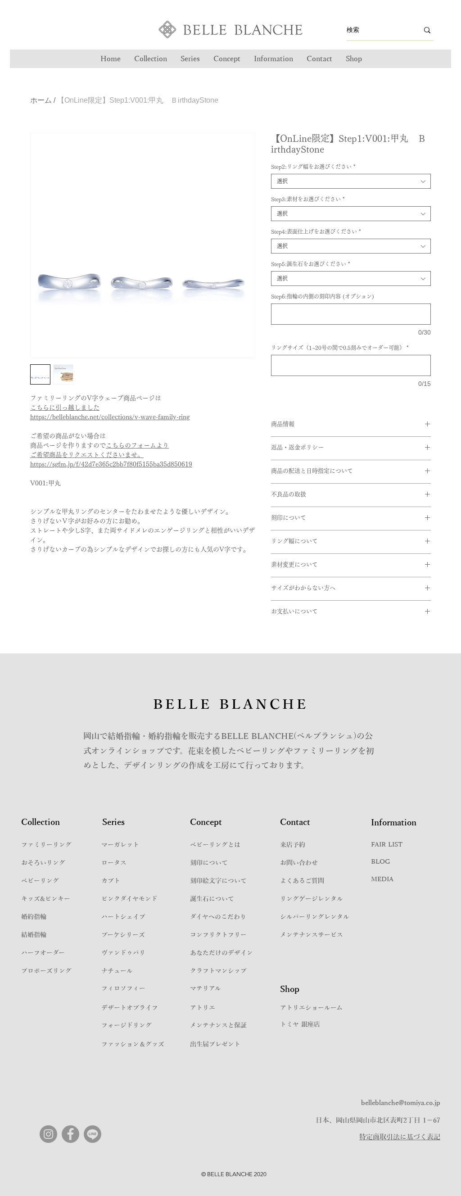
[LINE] (92, 1134)
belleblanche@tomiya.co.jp (400, 1102)
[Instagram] (48, 1134)
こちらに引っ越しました (64, 407)
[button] (190, 59)
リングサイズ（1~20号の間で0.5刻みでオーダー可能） (340, 347)
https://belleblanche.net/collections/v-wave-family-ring (110, 417)
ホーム (41, 100)
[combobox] (351, 181)
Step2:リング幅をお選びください (313, 166)
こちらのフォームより (137, 445)
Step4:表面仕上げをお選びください (316, 231)
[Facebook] (70, 1134)
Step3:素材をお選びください (308, 199)
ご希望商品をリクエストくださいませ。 (87, 455)
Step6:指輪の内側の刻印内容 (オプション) (322, 296)
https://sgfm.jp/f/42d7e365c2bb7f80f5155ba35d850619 (111, 464)
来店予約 (292, 845)
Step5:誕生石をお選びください (310, 264)
